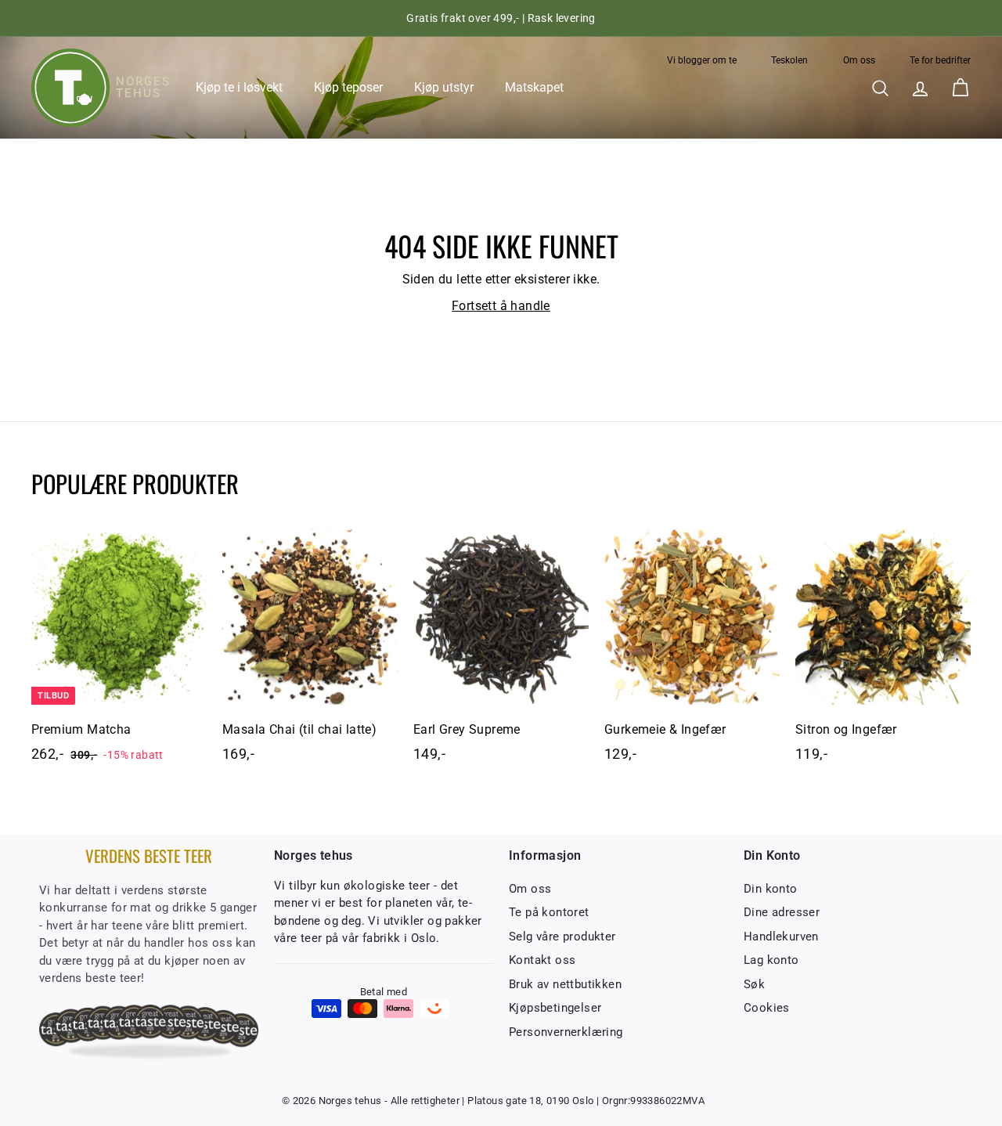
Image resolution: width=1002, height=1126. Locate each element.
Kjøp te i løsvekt (239, 87)
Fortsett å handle (501, 305)
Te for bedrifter (940, 60)
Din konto (771, 889)
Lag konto (771, 960)
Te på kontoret (549, 912)
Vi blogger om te (702, 60)
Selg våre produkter (562, 936)
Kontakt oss (542, 960)
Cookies (767, 1008)
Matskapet (534, 87)
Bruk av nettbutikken (565, 984)
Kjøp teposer (348, 87)
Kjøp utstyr (444, 87)
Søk (754, 984)
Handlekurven (781, 936)
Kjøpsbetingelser (555, 1008)
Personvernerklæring (566, 1032)
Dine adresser (782, 912)
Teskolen (789, 60)
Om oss (859, 60)
